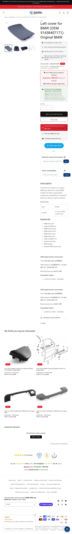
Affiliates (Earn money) (22, 492)
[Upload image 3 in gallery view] (24, 48)
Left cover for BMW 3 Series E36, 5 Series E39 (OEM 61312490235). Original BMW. (18, 369)
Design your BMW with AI (38, 492)
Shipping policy (44, 529)
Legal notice (53, 529)
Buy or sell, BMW (52, 492)
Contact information (63, 529)
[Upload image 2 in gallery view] (16, 48)
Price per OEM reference (18, 484)
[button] (4, 13)
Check (67, 175)
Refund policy (55, 528)
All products (12, 17)
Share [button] (44, 323)
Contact (42, 484)
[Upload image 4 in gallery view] (31, 48)
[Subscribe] (34, 504)
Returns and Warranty (55, 480)
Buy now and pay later (53, 484)
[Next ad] (69, 7)
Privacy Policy (64, 528)
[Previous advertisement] (3, 7)
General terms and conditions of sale (50, 488)
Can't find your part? (33, 484)
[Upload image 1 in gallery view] (8, 48)
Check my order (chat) (40, 480)
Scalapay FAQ (33, 488)
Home (6, 17)
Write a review (36, 437)
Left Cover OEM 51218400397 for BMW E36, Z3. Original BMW (51, 411)
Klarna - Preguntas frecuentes (18, 488)
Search (20, 480)
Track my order (27, 480)
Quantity (42, 104)
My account (12, 480)
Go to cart (54, 120)
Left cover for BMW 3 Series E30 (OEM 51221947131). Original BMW (51, 369)
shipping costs (55, 66)
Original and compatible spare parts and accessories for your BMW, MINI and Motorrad (45, 526)
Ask (66, 161)
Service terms (35, 529)
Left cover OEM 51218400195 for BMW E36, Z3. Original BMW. (19, 411)
